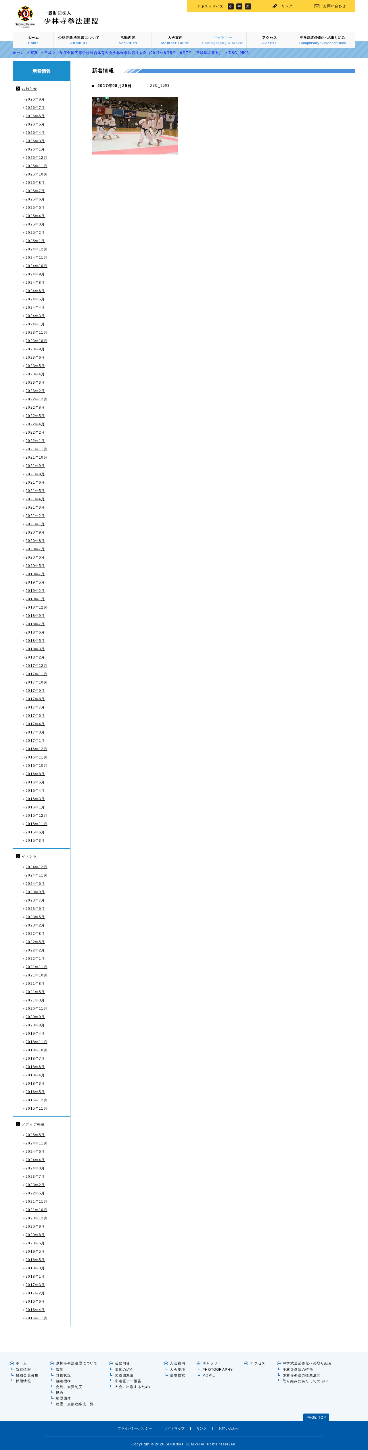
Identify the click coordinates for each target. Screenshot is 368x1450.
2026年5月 (35, 124)
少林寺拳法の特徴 (298, 1370)
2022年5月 (35, 416)
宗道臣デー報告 (128, 1381)
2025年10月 (36, 174)
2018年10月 (36, 1050)
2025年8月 (35, 183)
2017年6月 (35, 716)
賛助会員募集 (27, 1375)
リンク (287, 6)
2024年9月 (35, 274)
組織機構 (63, 1381)
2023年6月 (35, 358)
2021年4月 (35, 499)
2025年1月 (35, 241)
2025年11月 (36, 166)
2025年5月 (35, 208)
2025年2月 (35, 233)
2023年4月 (35, 374)
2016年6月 (35, 1302)
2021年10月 (36, 457)
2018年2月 (35, 657)
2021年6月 (35, 482)
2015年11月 (36, 824)
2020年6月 (35, 557)
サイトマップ (174, 1428)
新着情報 (23, 1370)
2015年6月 (35, 832)
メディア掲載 (33, 1124)
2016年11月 (36, 757)
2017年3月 (35, 732)
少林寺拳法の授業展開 (302, 1375)
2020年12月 (36, 1218)
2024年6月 (35, 291)
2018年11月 (36, 1042)
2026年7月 (35, 108)
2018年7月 (35, 624)
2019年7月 (35, 574)
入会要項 (177, 1370)
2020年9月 (35, 532)
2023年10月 (36, 341)
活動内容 (122, 1363)
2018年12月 (36, 607)
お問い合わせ (334, 6)
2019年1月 (35, 599)
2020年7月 (35, 549)
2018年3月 (35, 649)
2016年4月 (35, 791)
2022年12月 (36, 399)
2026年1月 (35, 149)
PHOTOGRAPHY (217, 1370)
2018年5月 (35, 641)
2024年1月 (35, 324)
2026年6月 (35, 116)
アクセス (257, 1363)
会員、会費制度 (69, 1387)
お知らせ (29, 89)
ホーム (18, 53)
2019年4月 (35, 1034)
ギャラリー (211, 1363)
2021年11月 (36, 449)
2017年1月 (35, 741)
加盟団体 (63, 1398)
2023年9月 (35, 349)
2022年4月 (35, 424)
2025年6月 (35, 199)
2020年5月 (35, 566)
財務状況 (63, 1375)
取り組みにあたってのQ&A (306, 1381)
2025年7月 (35, 191)
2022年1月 (35, 441)
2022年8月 (35, 408)
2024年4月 (35, 308)
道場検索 (177, 1375)
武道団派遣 (124, 1375)
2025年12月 (36, 158)
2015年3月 (35, 841)
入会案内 (177, 1363)
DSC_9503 (160, 86)
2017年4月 (35, 724)
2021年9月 (35, 466)
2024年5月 (35, 299)
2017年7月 (35, 707)
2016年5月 (35, 782)
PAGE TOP (316, 1418)
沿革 (59, 1370)
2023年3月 (35, 383)
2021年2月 (35, 516)
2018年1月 (35, 1277)
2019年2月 (35, 591)
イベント (29, 856)
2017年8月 (35, 699)
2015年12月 (36, 816)
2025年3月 (35, 224)
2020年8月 (35, 541)
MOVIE (208, 1375)
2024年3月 (35, 316)
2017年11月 (36, 674)
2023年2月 (35, 391)
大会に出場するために (134, 1387)
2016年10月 (36, 766)
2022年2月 (35, 432)
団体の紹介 (124, 1370)
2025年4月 (35, 216)
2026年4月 (35, 133)
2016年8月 (35, 774)
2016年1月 (35, 807)
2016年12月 (36, 749)
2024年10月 (36, 266)
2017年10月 (36, 682)
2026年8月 (35, 99)
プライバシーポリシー (135, 1428)
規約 (59, 1393)
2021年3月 (35, 507)
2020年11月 (36, 1009)
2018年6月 (35, 632)
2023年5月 (35, 366)
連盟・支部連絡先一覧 (75, 1404)
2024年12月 (36, 249)
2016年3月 (35, 799)
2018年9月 (35, 616)
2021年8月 (35, 474)
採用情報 (23, 1381)
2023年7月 (35, 900)
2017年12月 (36, 666)
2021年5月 (35, 491)
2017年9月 (35, 691)
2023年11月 (36, 333)
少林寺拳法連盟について (76, 1363)
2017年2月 (35, 1293)
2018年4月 (35, 1075)
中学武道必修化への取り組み (307, 1363)
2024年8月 (35, 283)
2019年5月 (35, 582)
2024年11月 (36, 258)
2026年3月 (35, 141)
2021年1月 (35, 524)
